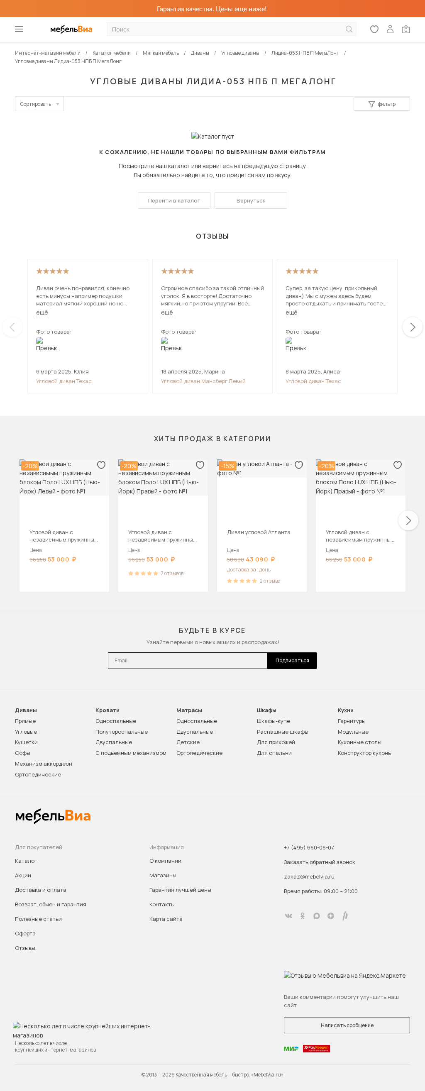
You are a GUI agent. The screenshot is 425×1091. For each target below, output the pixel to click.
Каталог (26, 860)
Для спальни (274, 753)
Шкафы (266, 710)
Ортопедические (38, 774)
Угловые (26, 731)
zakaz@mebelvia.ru (309, 876)
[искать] (349, 29)
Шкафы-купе (273, 721)
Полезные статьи (38, 919)
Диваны (26, 710)
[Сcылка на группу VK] (288, 915)
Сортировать (35, 103)
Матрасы (189, 710)
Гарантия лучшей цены (180, 889)
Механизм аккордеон (43, 763)
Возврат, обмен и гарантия (50, 904)
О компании (165, 860)
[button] (413, 327)
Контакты (162, 904)
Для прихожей (276, 742)
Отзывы (25, 948)
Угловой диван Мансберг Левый (203, 381)
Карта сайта (166, 919)
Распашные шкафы (282, 731)
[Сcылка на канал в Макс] (316, 915)
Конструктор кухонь (364, 753)
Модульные (353, 731)
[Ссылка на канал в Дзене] (330, 915)
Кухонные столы (359, 742)
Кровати (107, 710)
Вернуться (251, 200)
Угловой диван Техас (64, 381)
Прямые (25, 721)
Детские (188, 742)
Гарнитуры (352, 721)
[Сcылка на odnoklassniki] (302, 915)
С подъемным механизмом (130, 753)
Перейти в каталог (174, 200)
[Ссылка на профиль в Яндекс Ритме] (344, 915)
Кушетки (26, 742)
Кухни (346, 710)
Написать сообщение (347, 1025)
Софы (22, 753)
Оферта (25, 933)
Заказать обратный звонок (319, 862)
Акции (23, 875)
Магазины (162, 875)
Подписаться (292, 660)
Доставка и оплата (40, 889)
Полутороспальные (121, 731)
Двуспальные (113, 742)
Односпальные (115, 721)
